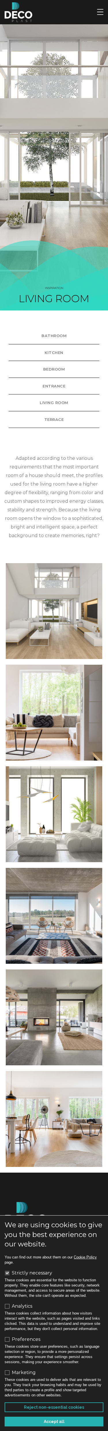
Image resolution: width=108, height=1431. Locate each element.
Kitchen (54, 352)
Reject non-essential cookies (54, 1407)
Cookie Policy (85, 1257)
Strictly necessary (32, 1273)
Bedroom (54, 369)
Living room (54, 402)
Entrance (54, 386)
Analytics (22, 1306)
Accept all (54, 1421)
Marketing (24, 1372)
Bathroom (54, 335)
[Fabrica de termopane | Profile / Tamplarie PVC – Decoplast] (18, 12)
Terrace (54, 419)
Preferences (26, 1339)
